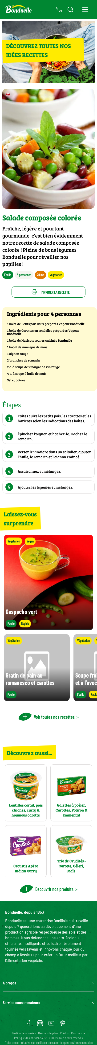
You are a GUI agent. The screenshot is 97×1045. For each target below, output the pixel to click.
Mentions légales (48, 1033)
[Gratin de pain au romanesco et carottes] (37, 699)
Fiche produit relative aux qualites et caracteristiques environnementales (48, 1043)
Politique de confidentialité (30, 1038)
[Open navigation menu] (85, 9)
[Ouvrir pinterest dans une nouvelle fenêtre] (62, 1025)
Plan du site (78, 1033)
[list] (48, 667)
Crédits (64, 1033)
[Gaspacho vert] (48, 628)
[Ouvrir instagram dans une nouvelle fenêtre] (40, 1025)
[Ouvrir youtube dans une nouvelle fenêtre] (51, 1025)
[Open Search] (70, 9)
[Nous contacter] (59, 9)
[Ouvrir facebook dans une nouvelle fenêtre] (29, 1025)
